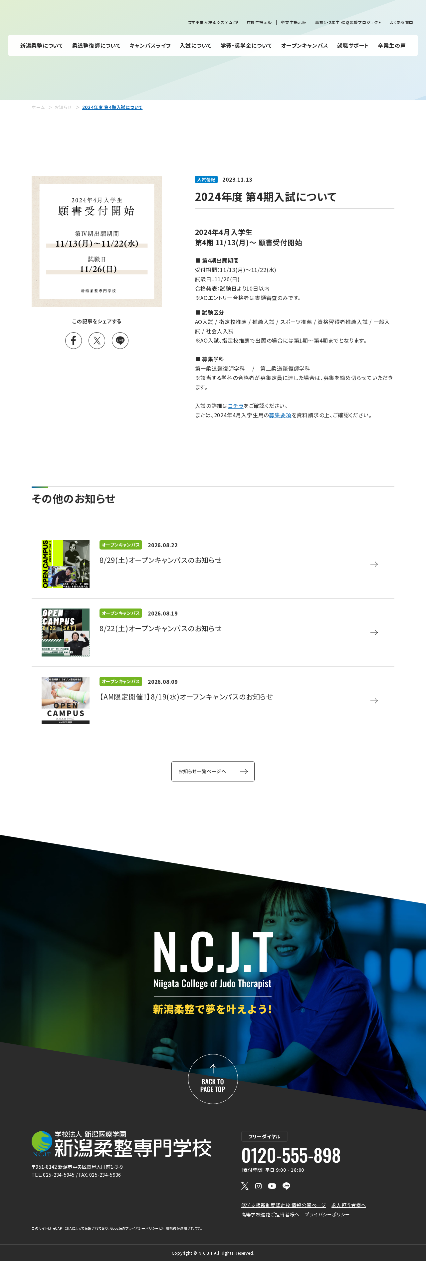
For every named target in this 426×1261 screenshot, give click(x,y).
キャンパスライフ (150, 45)
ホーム (38, 107)
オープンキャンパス (304, 45)
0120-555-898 (291, 1155)
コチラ (235, 406)
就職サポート (353, 45)
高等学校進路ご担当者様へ (270, 1214)
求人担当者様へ (348, 1205)
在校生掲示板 (259, 22)
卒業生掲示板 (294, 22)
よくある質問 (401, 22)
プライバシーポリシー (327, 1214)
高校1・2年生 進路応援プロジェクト (348, 22)
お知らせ (63, 107)
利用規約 (169, 1228)
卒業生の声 (392, 45)
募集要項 (280, 415)
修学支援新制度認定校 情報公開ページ (283, 1205)
